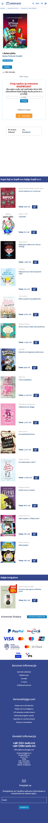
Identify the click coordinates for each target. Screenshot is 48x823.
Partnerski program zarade (24, 716)
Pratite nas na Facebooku (24, 706)
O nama (24, 682)
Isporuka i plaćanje (24, 672)
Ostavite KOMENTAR (37, 617)
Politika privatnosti (24, 685)
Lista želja (26, 116)
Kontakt (24, 679)
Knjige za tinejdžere (29, 8)
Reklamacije (24, 675)
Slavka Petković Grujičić (12, 56)
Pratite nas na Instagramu (24, 709)
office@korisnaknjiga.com (24, 750)
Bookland (26, 132)
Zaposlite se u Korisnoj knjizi (24, 719)
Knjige (2, 8)
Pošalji (24, 101)
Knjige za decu (13, 8)
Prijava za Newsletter (24, 722)
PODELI (7, 67)
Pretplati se (24, 807)
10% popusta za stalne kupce (24, 712)
